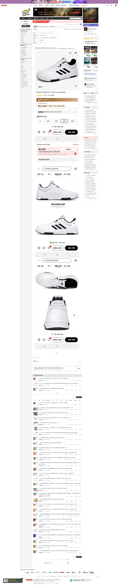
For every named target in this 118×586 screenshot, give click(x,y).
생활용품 (48, 400)
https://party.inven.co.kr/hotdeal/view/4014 (73, 24)
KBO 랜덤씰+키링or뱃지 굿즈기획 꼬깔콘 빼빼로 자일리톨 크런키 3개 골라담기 (57, 457)
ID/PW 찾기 (28, 28)
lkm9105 (71, 527)
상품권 (75, 400)
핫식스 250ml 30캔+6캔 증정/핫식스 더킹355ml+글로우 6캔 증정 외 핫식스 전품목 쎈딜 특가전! (60, 535)
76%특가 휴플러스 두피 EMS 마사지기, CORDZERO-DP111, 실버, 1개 (55, 427)
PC (57, 400)
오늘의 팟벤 (23, 51)
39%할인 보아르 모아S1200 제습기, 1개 (49, 422)
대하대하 (71, 490)
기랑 (72, 380)
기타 (79, 400)
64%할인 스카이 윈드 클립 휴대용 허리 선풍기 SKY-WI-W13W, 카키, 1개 (56, 407)
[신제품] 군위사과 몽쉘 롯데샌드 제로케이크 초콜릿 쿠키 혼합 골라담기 (55, 468)
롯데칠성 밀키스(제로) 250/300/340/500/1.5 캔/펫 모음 (52, 529)
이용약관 (47, 576)
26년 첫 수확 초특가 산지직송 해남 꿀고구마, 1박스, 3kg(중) (53, 378)
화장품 (70, 400)
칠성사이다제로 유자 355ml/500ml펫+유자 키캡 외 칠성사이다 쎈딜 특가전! (56, 473)
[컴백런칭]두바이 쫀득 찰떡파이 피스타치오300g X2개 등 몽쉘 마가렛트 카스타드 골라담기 (60, 483)
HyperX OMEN (23, 76)
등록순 (38, 361)
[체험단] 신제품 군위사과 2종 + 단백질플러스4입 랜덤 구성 (53, 447)
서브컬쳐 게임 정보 (24, 74)
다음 (68, 559)
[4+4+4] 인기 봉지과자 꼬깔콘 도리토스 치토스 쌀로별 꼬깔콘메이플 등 (55, 519)
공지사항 (79, 576)
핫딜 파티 (26, 21)
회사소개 (38, 576)
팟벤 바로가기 (23, 61)
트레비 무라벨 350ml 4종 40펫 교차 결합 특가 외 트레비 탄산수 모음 (55, 478)
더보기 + (57, 392)
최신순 (41, 361)
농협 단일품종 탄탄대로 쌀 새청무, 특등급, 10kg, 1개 (51, 499)
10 (65, 559)
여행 (21, 69)
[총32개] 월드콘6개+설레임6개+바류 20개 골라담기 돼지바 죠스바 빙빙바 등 (56, 540)
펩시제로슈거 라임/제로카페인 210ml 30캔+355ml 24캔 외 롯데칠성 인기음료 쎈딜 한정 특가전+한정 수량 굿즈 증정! (60, 494)
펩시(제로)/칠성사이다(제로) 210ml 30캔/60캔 (50, 442)
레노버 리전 (23, 78)
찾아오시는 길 (74, 576)
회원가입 (23, 28)
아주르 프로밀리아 (24, 83)
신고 (38, 357)
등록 (78, 368)
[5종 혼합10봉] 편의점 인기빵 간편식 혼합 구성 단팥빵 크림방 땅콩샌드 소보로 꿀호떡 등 (59, 514)
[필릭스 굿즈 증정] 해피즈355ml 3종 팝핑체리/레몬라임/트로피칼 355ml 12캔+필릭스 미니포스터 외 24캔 (59, 463)
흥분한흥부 (35, 29)
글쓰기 (79, 397)
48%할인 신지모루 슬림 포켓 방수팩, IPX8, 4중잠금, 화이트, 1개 (54, 412)
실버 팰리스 (23, 80)
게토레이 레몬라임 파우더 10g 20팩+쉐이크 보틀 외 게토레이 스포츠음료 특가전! (58, 452)
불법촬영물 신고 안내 (67, 576)
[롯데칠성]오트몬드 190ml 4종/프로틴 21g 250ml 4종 (51, 388)
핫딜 (35, 21)
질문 (22, 40)
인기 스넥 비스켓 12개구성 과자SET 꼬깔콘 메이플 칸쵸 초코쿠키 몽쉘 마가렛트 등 (58, 504)
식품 (44, 400)
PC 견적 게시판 (23, 54)
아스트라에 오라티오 (24, 85)
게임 (52, 400)
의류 (66, 400)
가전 (61, 400)
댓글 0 (80, 29)
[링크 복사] (80, 24)
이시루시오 (71, 385)
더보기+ (96, 70)
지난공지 (23, 42)
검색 (68, 563)
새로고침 (80, 361)
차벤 (21, 65)
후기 (22, 36)
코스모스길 (71, 409)
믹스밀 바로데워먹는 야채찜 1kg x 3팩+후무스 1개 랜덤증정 (53, 545)
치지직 (22, 63)
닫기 (22, 578)
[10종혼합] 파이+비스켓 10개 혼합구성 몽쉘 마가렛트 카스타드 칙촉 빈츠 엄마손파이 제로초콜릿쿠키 (59, 525)
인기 (39, 400)
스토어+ (96, 38)
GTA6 (22, 87)
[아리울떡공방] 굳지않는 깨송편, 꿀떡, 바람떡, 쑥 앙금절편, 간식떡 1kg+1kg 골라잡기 (58, 550)
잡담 (22, 38)
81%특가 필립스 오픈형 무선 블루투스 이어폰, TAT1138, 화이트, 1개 (55, 417)
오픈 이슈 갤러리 (24, 47)
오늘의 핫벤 (23, 49)
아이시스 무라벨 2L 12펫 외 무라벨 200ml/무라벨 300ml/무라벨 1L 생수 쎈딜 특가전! (58, 383)
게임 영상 (22, 72)
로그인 (108, 5)
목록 (34, 357)
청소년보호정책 (60, 576)
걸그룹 (22, 67)
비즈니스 (42, 576)
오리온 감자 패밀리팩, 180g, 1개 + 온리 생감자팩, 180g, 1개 (53, 488)
